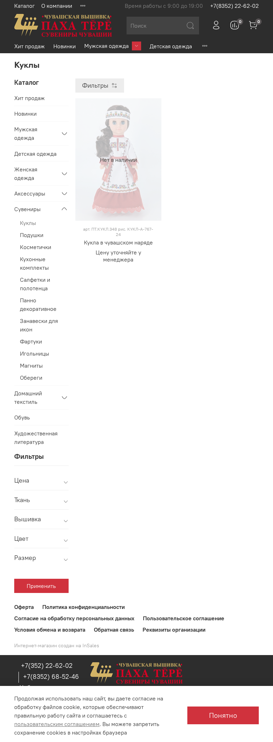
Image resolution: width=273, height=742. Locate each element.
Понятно (223, 715)
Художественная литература (36, 437)
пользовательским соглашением (57, 723)
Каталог (24, 5)
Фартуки (31, 341)
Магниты (31, 365)
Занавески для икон (39, 325)
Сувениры (27, 209)
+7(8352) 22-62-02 (234, 5)
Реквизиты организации (174, 629)
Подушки (31, 234)
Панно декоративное (38, 304)
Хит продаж (29, 46)
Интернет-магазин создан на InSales (56, 645)
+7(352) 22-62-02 (47, 665)
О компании (56, 5)
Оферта (24, 606)
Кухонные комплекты (34, 263)
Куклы (28, 222)
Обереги (31, 377)
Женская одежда (25, 173)
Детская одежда (171, 46)
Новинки (64, 46)
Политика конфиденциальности (83, 606)
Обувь (22, 417)
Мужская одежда (106, 45)
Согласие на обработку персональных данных (74, 618)
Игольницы (34, 353)
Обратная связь (114, 629)
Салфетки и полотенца (35, 284)
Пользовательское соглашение (183, 618)
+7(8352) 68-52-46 (51, 676)
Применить (41, 585)
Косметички (35, 247)
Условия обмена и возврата (49, 629)
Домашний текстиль (28, 397)
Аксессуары (29, 193)
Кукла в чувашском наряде (118, 242)
